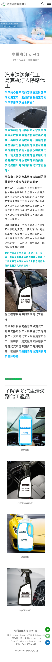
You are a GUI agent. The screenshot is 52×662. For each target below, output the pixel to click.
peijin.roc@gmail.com (30, 641)
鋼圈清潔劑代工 (26, 610)
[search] (43, 4)
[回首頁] (13, 4)
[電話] (47, 629)
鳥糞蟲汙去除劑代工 (33, 341)
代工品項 (22, 60)
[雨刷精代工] (26, 426)
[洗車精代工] (26, 533)
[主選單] (49, 4)
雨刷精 (14, 341)
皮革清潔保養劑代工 (26, 503)
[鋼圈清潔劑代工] (26, 587)
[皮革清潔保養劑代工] (26, 480)
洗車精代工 (20, 336)
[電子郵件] (47, 642)
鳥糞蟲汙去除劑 (33, 60)
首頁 (14, 60)
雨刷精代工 (26, 450)
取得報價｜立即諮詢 (13, 379)
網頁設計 (34, 651)
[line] (47, 636)
